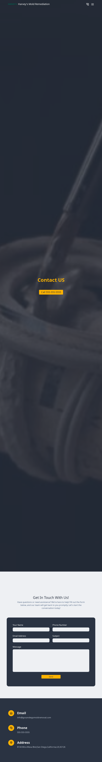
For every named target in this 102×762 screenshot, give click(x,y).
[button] (92, 4)
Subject (55, 636)
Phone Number (59, 625)
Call (51, 292)
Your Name (18, 625)
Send (51, 677)
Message (17, 646)
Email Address (19, 636)
